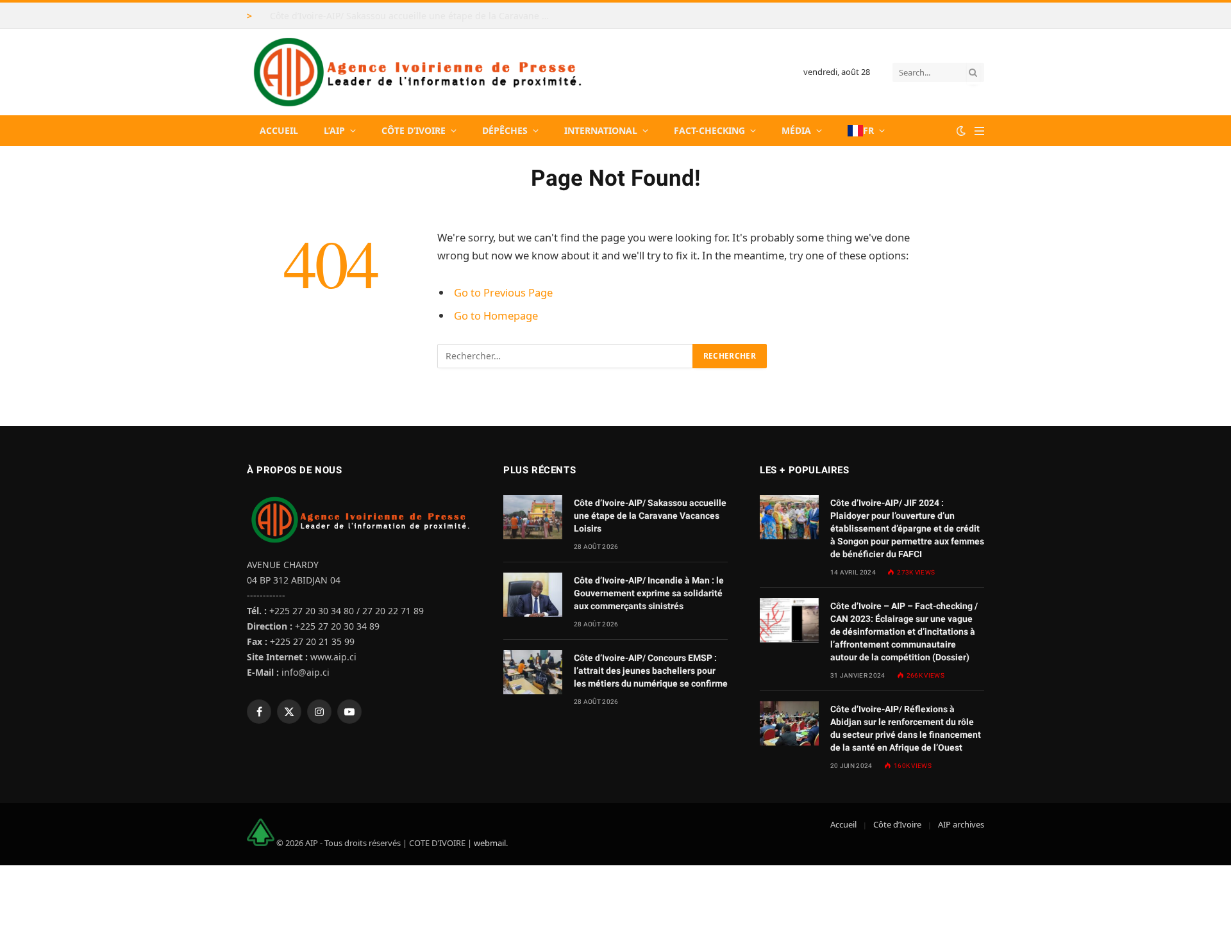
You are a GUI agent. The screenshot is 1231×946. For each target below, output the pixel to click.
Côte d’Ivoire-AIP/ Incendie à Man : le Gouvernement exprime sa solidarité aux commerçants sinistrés (649, 593)
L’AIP (334, 130)
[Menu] (979, 131)
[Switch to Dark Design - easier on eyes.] (961, 131)
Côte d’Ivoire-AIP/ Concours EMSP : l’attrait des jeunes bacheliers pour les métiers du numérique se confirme (651, 671)
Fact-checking (709, 130)
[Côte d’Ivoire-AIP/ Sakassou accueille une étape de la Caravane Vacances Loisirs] (532, 517)
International (600, 130)
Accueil (279, 130)
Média (796, 130)
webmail (490, 843)
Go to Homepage (496, 315)
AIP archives (961, 824)
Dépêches (505, 130)
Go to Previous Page (503, 292)
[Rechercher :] (565, 356)
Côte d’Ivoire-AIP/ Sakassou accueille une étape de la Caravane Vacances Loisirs (414, 16)
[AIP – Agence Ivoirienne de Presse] (415, 72)
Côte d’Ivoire (413, 130)
